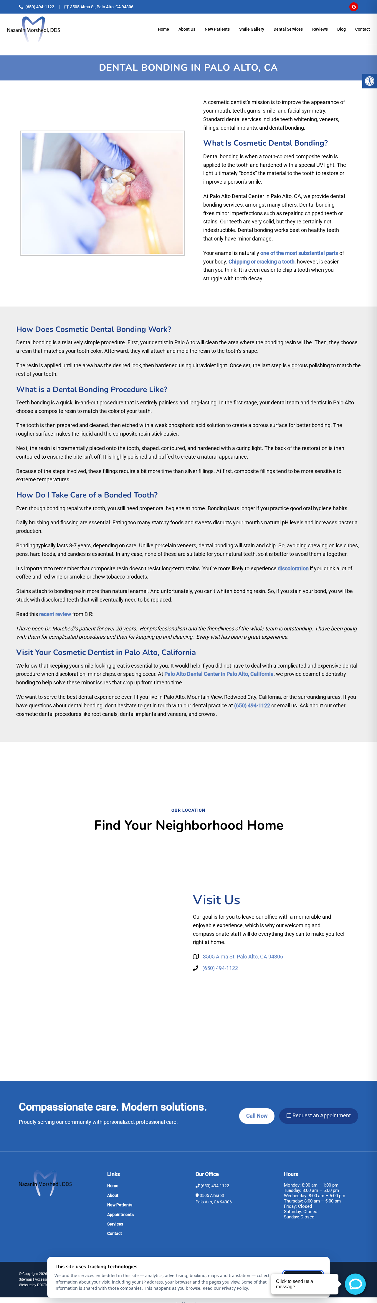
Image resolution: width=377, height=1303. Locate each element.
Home (163, 29)
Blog (341, 29)
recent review (55, 614)
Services (115, 1224)
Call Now (256, 1116)
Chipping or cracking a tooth (262, 261)
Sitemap (25, 1279)
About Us (186, 29)
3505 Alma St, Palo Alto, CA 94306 (101, 6)
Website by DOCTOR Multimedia (44, 1285)
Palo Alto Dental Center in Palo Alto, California (219, 674)
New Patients (217, 29)
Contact (362, 29)
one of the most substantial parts (299, 253)
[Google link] (353, 6)
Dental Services (288, 29)
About (112, 1195)
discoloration (293, 568)
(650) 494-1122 (39, 6)
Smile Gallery (251, 29)
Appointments (120, 1214)
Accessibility (44, 1279)
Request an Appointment (321, 1115)
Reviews (320, 29)
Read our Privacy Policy (225, 1288)
